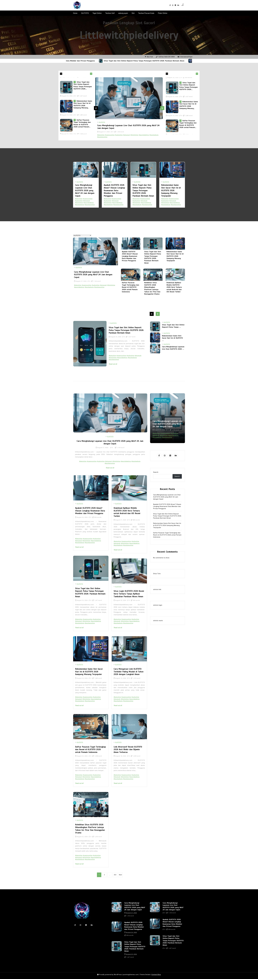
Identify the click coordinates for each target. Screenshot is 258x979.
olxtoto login (157, 605)
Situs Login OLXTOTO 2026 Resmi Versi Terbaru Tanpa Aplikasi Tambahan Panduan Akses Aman (129, 594)
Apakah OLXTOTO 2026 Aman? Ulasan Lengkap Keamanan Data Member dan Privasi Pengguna (114, 190)
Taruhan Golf (109, 13)
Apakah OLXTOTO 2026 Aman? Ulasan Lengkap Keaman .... (171, 338)
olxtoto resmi (158, 620)
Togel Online (97, 13)
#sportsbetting (144, 135)
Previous (96, 108)
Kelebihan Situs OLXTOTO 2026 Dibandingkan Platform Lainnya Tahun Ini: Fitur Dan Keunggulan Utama (152, 288)
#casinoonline (110, 135)
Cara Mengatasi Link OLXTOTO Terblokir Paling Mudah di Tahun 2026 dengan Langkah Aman (129, 671)
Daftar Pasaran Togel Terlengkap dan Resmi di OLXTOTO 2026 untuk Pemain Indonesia (82, 101)
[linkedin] (175, 5)
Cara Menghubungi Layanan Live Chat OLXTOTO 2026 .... (173, 326)
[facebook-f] (170, 5)
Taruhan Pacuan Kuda (146, 13)
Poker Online (162, 13)
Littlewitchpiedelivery (129, 35)
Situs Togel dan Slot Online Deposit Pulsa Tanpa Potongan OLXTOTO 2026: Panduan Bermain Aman (77, 61)
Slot (133, 13)
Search (155, 472)
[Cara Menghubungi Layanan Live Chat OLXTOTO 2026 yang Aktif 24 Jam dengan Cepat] (67, 122)
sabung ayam (123, 13)
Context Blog (156, 974)
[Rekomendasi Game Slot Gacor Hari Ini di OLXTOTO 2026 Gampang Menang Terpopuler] (123, 61)
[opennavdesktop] (182, 5)
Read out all (113, 367)
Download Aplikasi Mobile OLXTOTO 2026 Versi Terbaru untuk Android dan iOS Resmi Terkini (174, 287)
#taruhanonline (102, 137)
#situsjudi (126, 135)
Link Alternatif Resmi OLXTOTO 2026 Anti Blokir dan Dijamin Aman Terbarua (128, 749)
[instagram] (172, 5)
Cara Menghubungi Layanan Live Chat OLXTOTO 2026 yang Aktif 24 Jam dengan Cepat (83, 120)
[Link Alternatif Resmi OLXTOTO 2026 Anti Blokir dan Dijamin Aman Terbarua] (129, 726)
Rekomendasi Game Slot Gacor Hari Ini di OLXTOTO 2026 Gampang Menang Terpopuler (161, 61)
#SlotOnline (134, 135)
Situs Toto (157, 573)
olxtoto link (157, 589)
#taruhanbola (153, 135)
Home (75, 13)
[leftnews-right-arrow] (61, 74)
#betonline (101, 135)
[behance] (178, 5)
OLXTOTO (85, 13)
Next (162, 108)
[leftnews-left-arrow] (91, 74)
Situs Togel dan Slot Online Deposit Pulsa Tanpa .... (173, 348)
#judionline (119, 135)
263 (115, 875)
